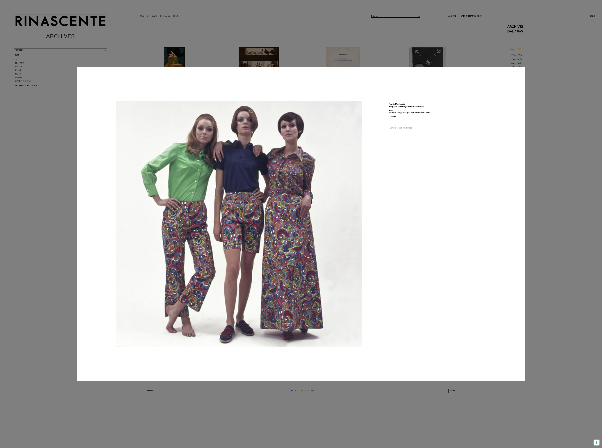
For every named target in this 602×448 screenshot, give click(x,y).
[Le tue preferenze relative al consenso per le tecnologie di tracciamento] (596, 442)
